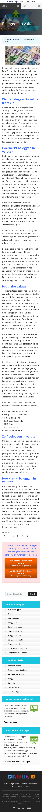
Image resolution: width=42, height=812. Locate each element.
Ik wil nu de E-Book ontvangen (17, 762)
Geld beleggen (13, 618)
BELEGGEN (21, 39)
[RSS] (32, 777)
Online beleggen (14, 614)
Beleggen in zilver (15, 644)
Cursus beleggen (15, 691)
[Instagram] (28, 777)
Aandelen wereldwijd (16, 674)
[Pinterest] (19, 777)
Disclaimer (32, 783)
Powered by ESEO (24, 808)
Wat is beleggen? (15, 610)
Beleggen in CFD (14, 622)
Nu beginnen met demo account (21, 573)
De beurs (11, 683)
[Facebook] (14, 777)
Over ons (23, 783)
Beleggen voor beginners (18, 670)
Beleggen (12, 678)
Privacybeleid (17, 786)
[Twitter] (9, 777)
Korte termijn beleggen (17, 648)
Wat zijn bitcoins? (15, 687)
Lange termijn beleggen (17, 653)
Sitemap (27, 786)
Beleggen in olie (14, 635)
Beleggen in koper (15, 631)
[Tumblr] (23, 777)
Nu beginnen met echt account (21, 563)
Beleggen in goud (15, 627)
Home (15, 39)
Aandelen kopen (14, 666)
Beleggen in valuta (15, 640)
